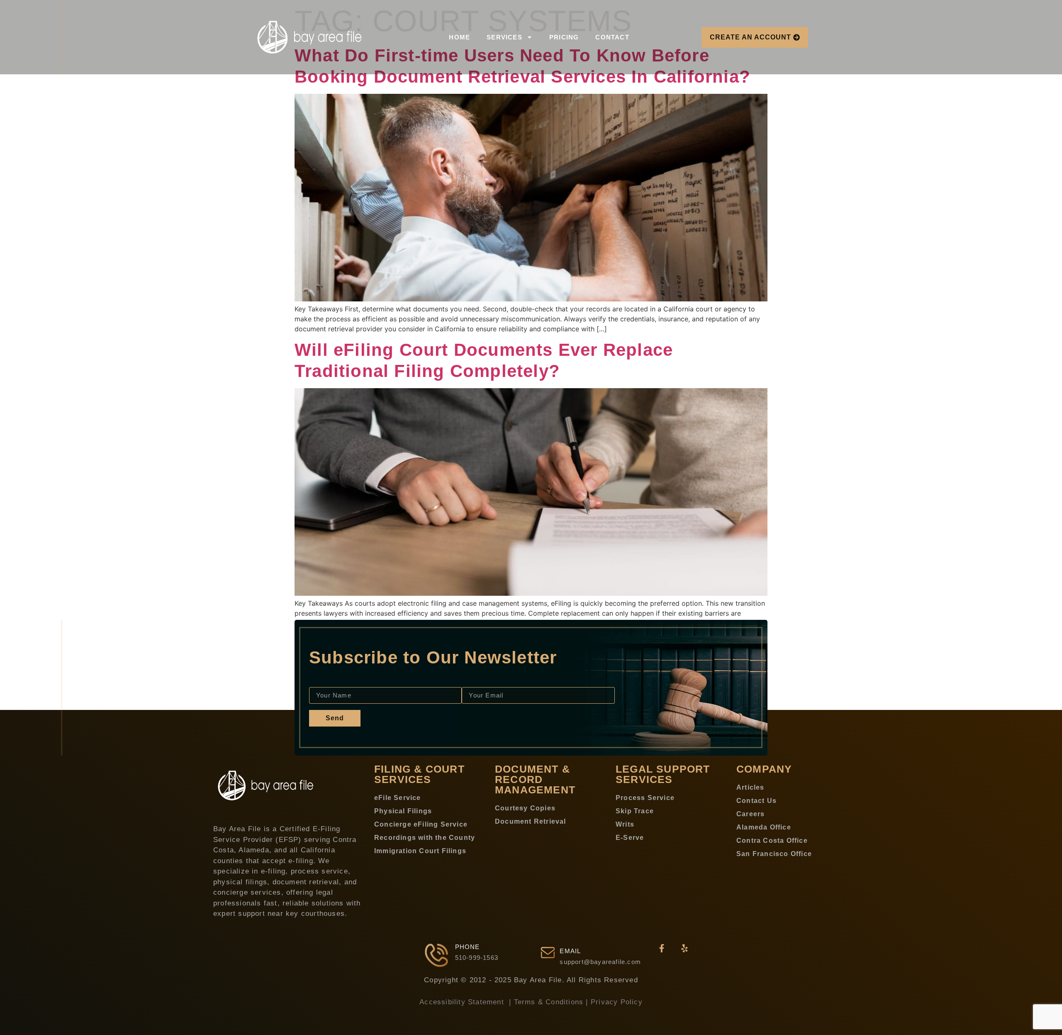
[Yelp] (684, 948)
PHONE (467, 946)
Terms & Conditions (549, 1002)
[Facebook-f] (661, 948)
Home (459, 37)
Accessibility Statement (463, 1002)
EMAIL (570, 950)
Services (504, 37)
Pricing (564, 37)
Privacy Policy (617, 1002)
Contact (612, 37)
